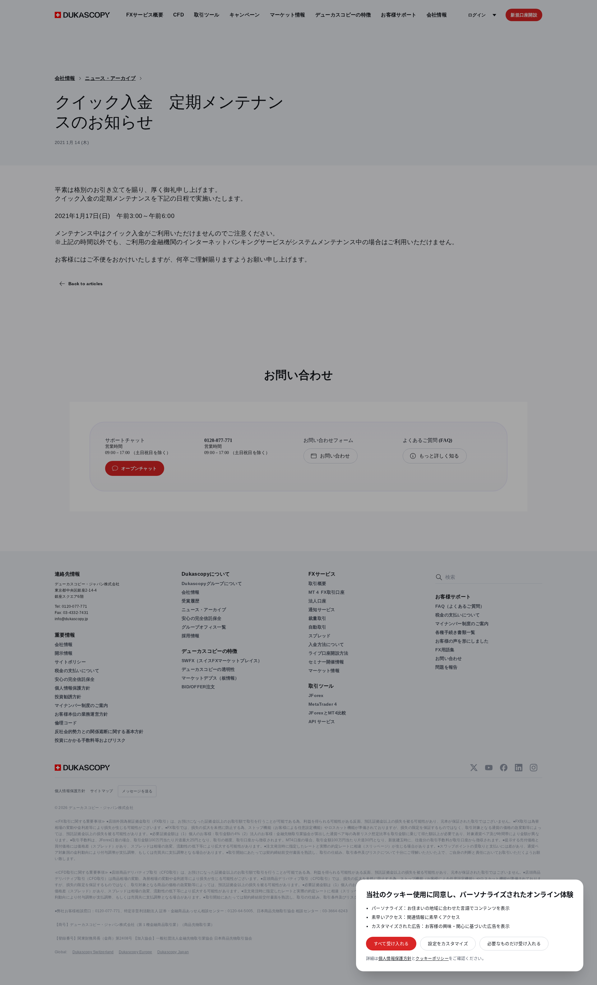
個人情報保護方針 (395, 958)
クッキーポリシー (432, 958)
